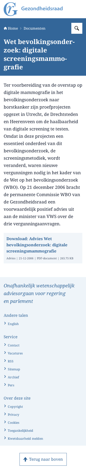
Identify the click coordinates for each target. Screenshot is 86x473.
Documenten (34, 28)
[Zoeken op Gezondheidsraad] (76, 28)
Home (13, 28)
